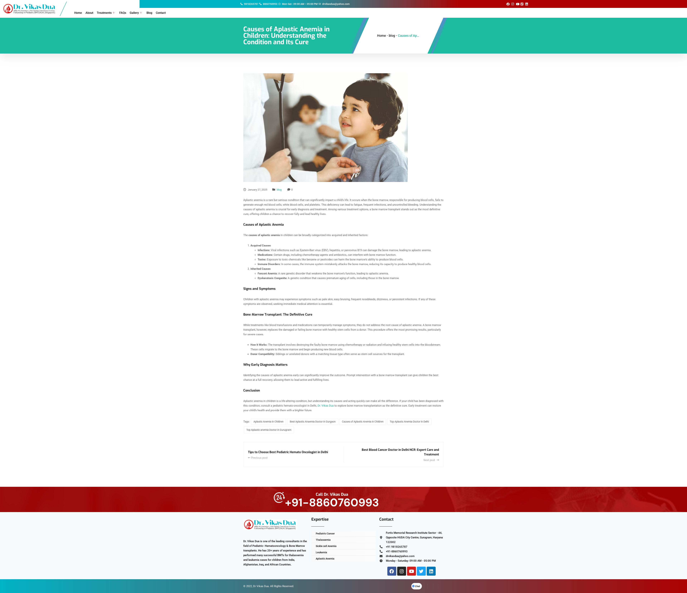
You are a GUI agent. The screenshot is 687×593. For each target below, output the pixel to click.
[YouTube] (441, 586)
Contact (161, 13)
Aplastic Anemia (325, 558)
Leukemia (321, 552)
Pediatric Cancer (325, 533)
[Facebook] (391, 571)
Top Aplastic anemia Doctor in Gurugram (268, 429)
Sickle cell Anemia (326, 546)
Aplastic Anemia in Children (269, 421)
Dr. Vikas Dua (326, 405)
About (89, 13)
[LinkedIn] (435, 586)
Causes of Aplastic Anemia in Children (363, 421)
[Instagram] (401, 571)
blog (279, 189)
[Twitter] (421, 571)
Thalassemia (323, 539)
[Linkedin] (431, 571)
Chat (417, 586)
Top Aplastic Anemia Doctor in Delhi (409, 421)
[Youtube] (411, 571)
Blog (149, 13)
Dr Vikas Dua (261, 586)
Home (78, 13)
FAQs (122, 13)
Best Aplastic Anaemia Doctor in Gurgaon (313, 421)
